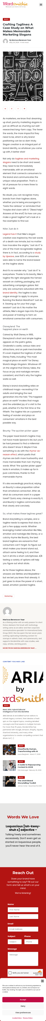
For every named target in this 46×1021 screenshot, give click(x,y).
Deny (23, 1006)
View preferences (23, 1012)
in (5, 108)
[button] (42, 981)
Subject (11, 936)
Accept (23, 999)
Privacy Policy (28, 1018)
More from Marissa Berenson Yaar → (19, 648)
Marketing (8, 596)
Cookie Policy (17, 1018)
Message (12, 949)
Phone (27, 936)
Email (11, 924)
